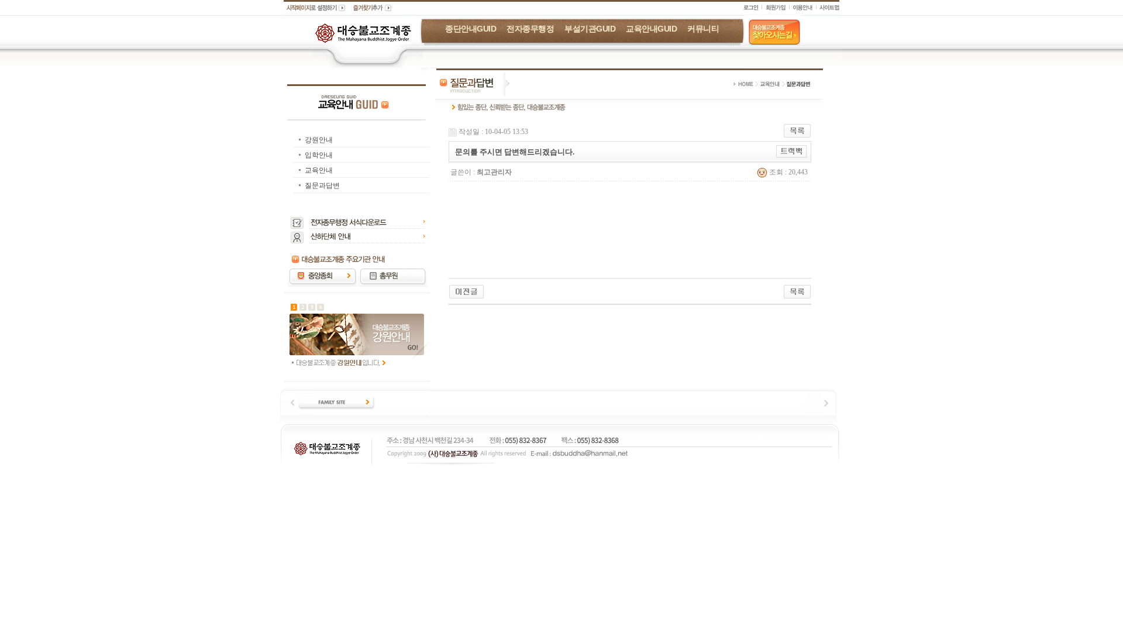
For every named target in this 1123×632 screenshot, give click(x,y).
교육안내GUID (651, 28)
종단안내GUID (470, 28)
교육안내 (319, 170)
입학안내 (319, 155)
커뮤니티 (703, 28)
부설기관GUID (589, 28)
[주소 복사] (791, 151)
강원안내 (319, 140)
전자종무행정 (530, 28)
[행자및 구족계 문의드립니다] (466, 291)
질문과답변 (322, 185)
